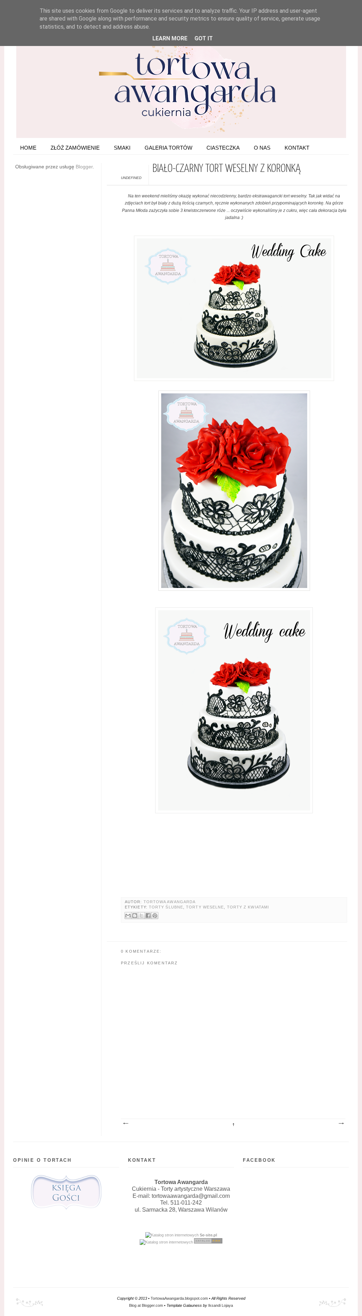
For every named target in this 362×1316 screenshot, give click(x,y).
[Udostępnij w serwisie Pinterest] (154, 915)
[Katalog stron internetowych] (172, 1235)
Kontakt (297, 148)
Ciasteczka (223, 148)
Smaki (122, 148)
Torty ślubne (166, 907)
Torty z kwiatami (248, 907)
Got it (203, 38)
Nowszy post (125, 1123)
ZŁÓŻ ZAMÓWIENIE (75, 148)
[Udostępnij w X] (141, 915)
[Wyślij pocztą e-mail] (128, 915)
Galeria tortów (168, 148)
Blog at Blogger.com (146, 1305)
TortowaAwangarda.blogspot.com (179, 1298)
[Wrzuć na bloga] (134, 915)
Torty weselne (205, 907)
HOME (28, 148)
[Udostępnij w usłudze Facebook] (148, 915)
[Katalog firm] (208, 1242)
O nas (262, 148)
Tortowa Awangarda (170, 902)
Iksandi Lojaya (220, 1305)
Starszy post (340, 1123)
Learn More (169, 38)
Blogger (84, 166)
